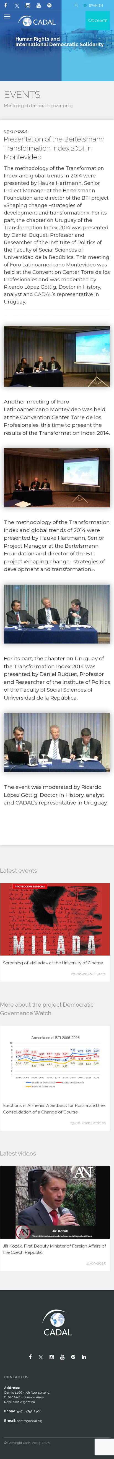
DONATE (99, 20)
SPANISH (96, 5)
